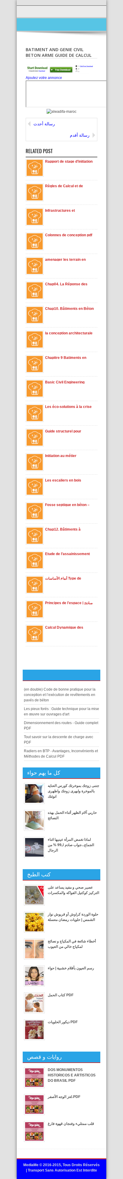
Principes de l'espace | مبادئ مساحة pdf (69, 602)
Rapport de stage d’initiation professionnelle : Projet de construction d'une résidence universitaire (69, 161)
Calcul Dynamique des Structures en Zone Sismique (69, 627)
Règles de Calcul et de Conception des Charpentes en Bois (69, 186)
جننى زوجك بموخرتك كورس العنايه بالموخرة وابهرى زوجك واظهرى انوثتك (73, 791)
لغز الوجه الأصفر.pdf (64, 1097)
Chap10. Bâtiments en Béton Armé (69, 308)
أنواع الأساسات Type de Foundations (63, 578)
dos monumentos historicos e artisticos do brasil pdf (72, 1075)
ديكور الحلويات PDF (63, 1022)
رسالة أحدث (44, 123)
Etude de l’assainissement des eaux (67, 553)
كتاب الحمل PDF (60, 995)
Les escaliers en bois (63, 480)
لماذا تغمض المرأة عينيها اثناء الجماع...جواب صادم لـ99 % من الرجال (71, 844)
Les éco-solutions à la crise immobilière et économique (68, 406)
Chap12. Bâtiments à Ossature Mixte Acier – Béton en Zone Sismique (65, 529)
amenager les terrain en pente (65, 259)
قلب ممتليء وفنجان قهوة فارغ (71, 1124)
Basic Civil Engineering (64, 382)
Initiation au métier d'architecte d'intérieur (64, 455)
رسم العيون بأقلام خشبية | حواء (71, 968)
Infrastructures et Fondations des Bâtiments (67, 210)
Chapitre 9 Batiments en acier (65, 357)
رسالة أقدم (80, 135)
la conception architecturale (69, 333)
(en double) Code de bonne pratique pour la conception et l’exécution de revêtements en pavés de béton (60, 694)
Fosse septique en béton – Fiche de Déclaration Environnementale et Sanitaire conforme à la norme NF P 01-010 (67, 504)
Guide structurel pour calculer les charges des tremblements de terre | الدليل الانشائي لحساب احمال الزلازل (67, 431)
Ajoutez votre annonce (44, 78)
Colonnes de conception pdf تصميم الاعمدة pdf (68, 235)
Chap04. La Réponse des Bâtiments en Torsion (66, 284)
